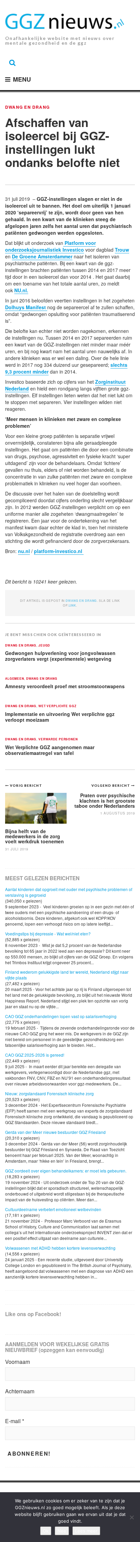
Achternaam (19, 1391)
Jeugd (44, 645)
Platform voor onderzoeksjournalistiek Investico (50, 246)
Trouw (122, 249)
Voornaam (17, 1362)
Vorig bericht (26, 785)
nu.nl (24, 551)
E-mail (14, 1421)
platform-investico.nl (59, 551)
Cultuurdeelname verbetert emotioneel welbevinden (53, 1209)
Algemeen (14, 678)
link (72, 605)
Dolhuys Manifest (26, 307)
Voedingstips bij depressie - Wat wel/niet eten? (48, 933)
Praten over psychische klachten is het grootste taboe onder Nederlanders (104, 800)
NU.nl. (21, 290)
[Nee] (131, 1517)
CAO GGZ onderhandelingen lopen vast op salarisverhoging (61, 1016)
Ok (46, 1531)
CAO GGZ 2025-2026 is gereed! (34, 1055)
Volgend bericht (111, 785)
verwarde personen (58, 739)
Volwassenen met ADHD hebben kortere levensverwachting (60, 1248)
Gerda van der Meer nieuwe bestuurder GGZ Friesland (55, 1132)
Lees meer (86, 1531)
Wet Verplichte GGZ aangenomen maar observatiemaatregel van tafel (49, 750)
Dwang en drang (27, 107)
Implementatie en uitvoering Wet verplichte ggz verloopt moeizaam (60, 717)
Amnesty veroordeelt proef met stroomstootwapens (65, 686)
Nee (61, 1531)
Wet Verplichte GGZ (57, 706)
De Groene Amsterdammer (42, 256)
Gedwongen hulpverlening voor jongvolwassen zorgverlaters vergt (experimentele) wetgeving (60, 656)
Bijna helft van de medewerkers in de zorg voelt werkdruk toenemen (34, 836)
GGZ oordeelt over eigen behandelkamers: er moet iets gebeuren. (65, 1171)
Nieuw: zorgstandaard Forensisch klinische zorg (49, 1093)
